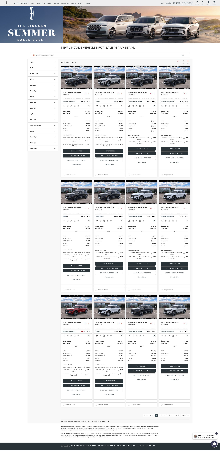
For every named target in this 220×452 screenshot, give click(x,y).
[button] (90, 77)
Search (182, 55)
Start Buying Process (76, 160)
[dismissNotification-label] (216, 433)
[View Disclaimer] (78, 106)
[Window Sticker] (89, 106)
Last (176, 415)
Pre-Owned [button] (39, 3)
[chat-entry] (214, 444)
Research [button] (87, 3)
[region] (76, 133)
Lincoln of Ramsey (85, 426)
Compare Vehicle (70, 175)
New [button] (32, 3)
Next (171, 415)
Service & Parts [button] (65, 3)
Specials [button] (56, 3)
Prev (152, 415)
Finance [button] (73, 3)
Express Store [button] (48, 3)
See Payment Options (76, 155)
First (146, 415)
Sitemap (94, 446)
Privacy (101, 446)
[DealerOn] (65, 446)
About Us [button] (80, 3)
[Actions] (88, 93)
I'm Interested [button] (76, 151)
